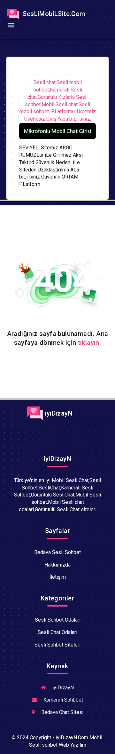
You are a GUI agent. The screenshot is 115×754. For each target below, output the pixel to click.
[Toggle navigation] (11, 25)
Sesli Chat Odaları (57, 632)
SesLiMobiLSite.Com (53, 14)
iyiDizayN (58, 413)
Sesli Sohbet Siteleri (57, 645)
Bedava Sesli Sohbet (57, 552)
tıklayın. (89, 342)
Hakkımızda (57, 565)
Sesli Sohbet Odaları (57, 620)
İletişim (58, 577)
